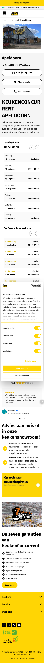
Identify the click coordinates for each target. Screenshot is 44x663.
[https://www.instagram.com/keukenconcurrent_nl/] (9, 625)
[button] (2, 402)
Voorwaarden (13, 659)
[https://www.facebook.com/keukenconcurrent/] (4, 625)
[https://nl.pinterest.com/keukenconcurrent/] (14, 625)
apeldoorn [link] (26, 20)
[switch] (37, 336)
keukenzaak (14, 20)
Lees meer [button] (9, 402)
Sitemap (23, 659)
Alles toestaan (22, 368)
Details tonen (30, 361)
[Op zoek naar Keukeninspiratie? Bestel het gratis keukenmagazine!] (22, 496)
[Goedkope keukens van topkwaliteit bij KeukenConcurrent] (14, 13)
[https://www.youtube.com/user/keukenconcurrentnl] (19, 625)
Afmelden (32, 659)
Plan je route (24, 82)
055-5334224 (24, 91)
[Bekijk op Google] (4, 411)
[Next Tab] (37, 147)
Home (4, 20)
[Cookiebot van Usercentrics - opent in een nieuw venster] (31, 285)
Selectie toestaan (22, 376)
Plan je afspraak (24, 72)
